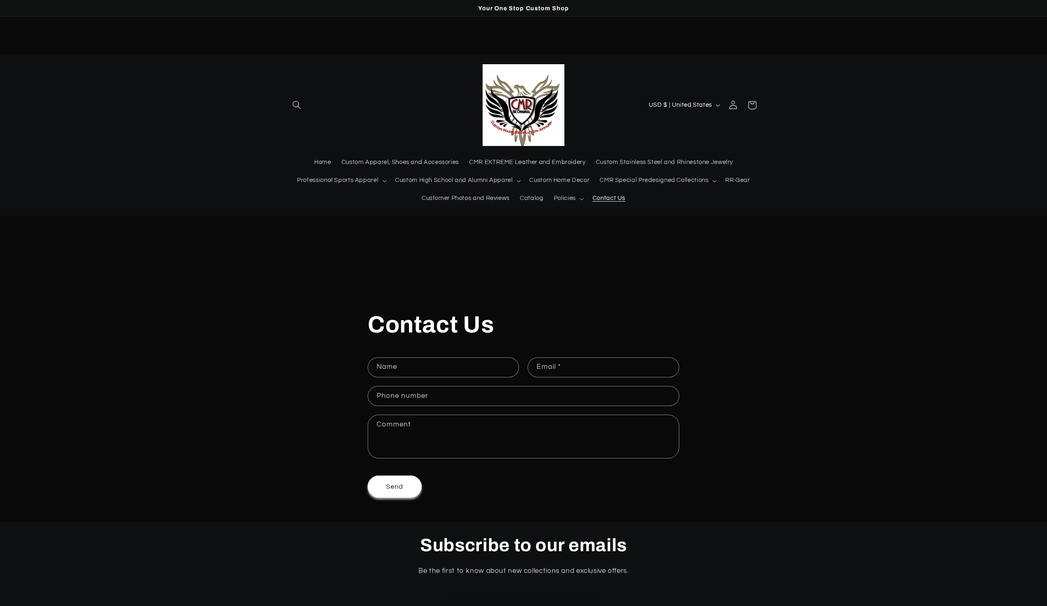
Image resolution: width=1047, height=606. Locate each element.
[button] (297, 105)
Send (394, 486)
